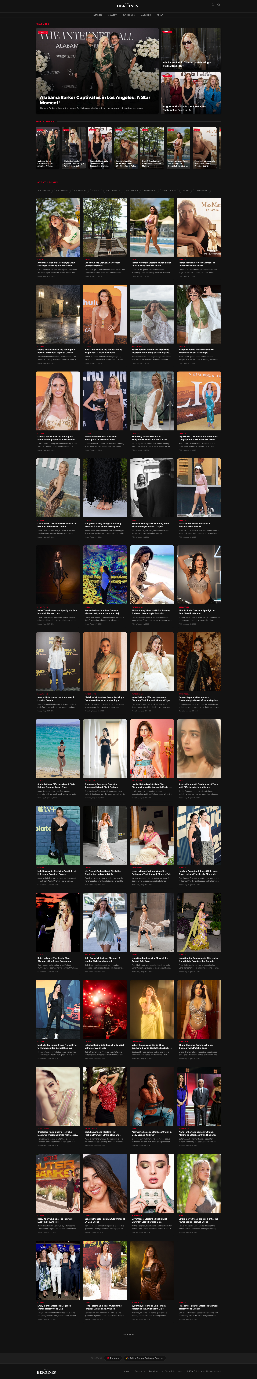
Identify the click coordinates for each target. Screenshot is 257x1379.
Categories (129, 15)
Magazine (146, 15)
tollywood (132, 191)
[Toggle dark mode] (212, 4)
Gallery (112, 15)
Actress (98, 15)
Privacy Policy (154, 1371)
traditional (201, 191)
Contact (138, 1371)
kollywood (80, 191)
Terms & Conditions (173, 1371)
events (96, 191)
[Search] (218, 4)
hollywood (62, 191)
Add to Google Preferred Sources (146, 1358)
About (160, 15)
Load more (128, 1334)
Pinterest (114, 1358)
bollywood (44, 191)
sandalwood (169, 191)
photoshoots (113, 191)
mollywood (150, 191)
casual (185, 191)
